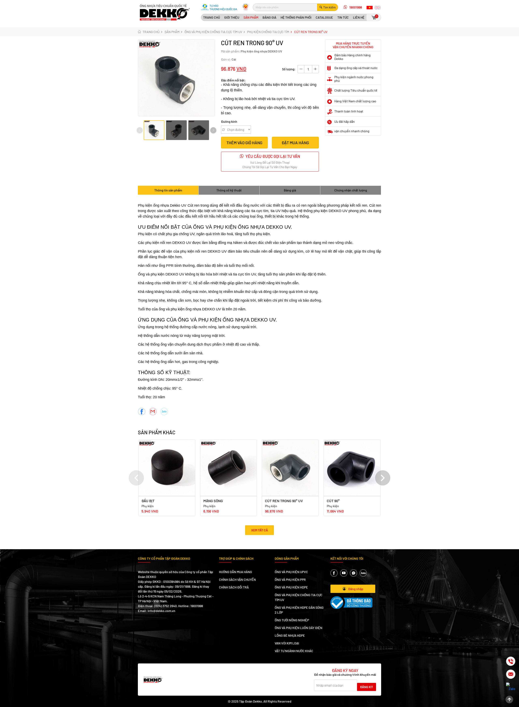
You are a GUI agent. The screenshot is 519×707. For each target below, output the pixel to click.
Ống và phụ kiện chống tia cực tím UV (213, 32)
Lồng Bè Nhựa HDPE (290, 635)
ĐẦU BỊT (148, 501)
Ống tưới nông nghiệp (292, 620)
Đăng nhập (355, 589)
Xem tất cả (259, 530)
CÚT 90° (333, 501)
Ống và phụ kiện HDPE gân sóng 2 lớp (299, 610)
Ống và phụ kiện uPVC (291, 572)
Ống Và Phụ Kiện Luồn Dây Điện (298, 628)
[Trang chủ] (165, 12)
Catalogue (324, 17)
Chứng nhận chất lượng (350, 190)
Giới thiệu (231, 17)
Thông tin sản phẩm (168, 190)
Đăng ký (366, 687)
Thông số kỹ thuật (229, 190)
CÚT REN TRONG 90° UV (284, 501)
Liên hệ (359, 17)
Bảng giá (269, 17)
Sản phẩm (250, 17)
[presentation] (140, 130)
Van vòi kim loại (287, 643)
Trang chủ (211, 17)
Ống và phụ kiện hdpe (291, 587)
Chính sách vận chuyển (237, 579)
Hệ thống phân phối (296, 17)
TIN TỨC (343, 17)
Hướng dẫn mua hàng (235, 572)
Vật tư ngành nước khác (294, 651)
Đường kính (229, 121)
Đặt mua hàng (295, 142)
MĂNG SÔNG (213, 501)
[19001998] (507, 661)
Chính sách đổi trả (234, 587)
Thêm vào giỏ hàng (244, 142)
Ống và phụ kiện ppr (290, 579)
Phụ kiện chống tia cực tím (268, 32)
